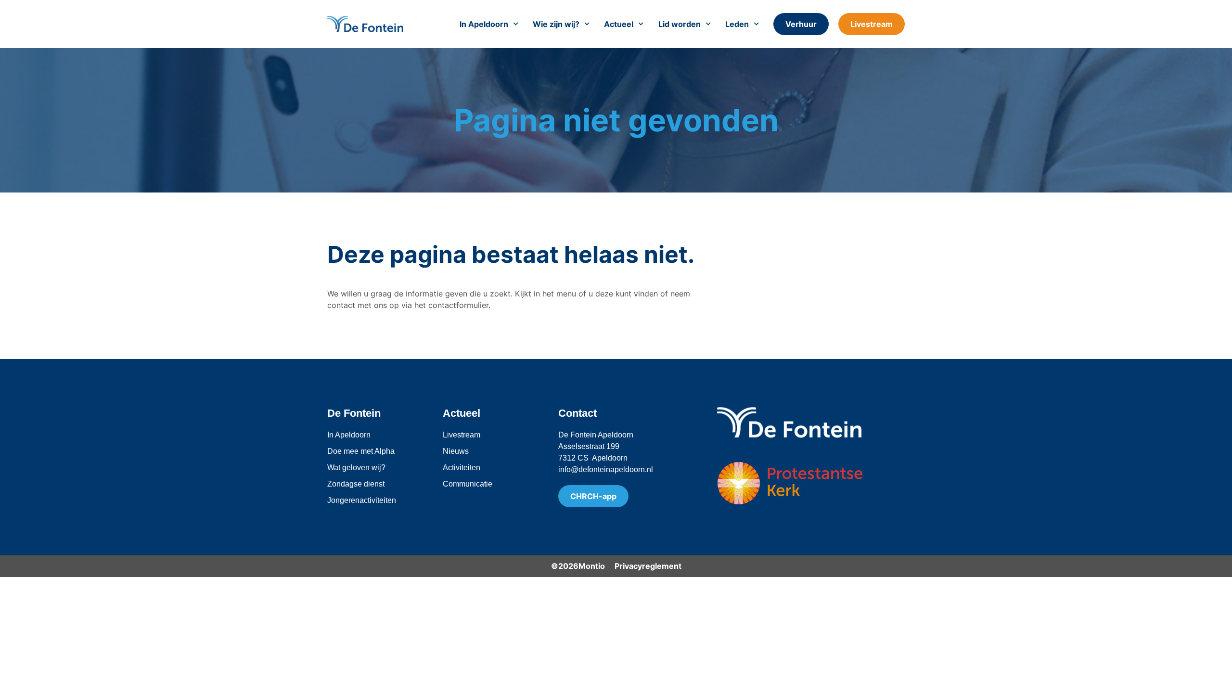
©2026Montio (578, 566)
